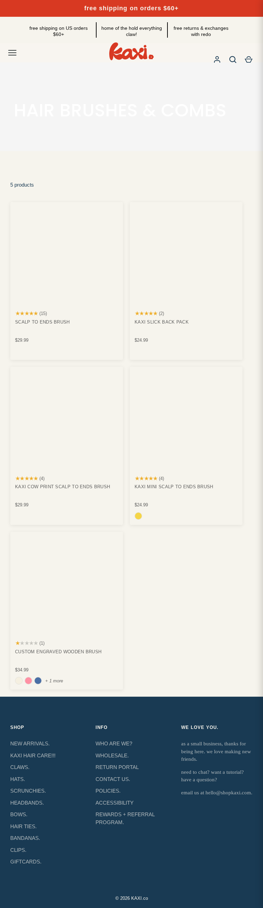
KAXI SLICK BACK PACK (162, 322)
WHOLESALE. (112, 755)
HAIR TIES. (23, 826)
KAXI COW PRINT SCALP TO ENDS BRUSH (62, 486)
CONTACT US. (113, 779)
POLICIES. (108, 791)
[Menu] (12, 52)
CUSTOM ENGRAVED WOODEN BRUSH (58, 651)
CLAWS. (19, 767)
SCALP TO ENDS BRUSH (42, 322)
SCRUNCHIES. (28, 791)
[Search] (232, 59)
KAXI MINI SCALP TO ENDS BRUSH (174, 486)
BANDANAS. (25, 838)
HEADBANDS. (27, 803)
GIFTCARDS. (25, 862)
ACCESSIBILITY (115, 803)
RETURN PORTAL (117, 767)
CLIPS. (18, 850)
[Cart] (248, 59)
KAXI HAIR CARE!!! (32, 755)
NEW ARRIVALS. (30, 743)
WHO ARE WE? (114, 743)
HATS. (17, 779)
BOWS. (18, 814)
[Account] (217, 59)
